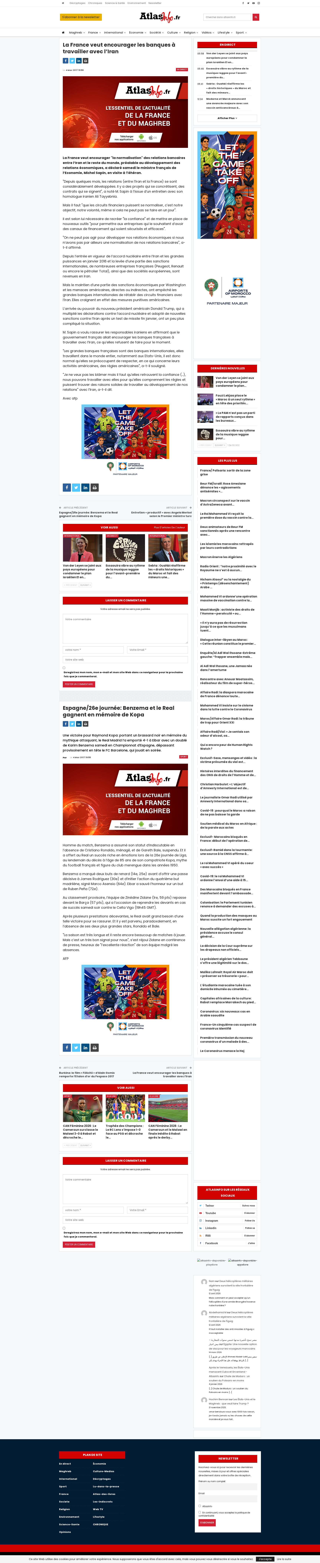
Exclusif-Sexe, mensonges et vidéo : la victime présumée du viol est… (228, 760)
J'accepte (265, 1559)
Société (155, 32)
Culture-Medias (103, 1471)
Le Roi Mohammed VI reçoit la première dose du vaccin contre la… (227, 516)
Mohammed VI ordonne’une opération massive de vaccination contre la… (228, 598)
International (113, 32)
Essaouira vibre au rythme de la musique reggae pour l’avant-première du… (227, 73)
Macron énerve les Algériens (221, 557)
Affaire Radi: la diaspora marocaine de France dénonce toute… (227, 694)
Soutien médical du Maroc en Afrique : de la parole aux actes (228, 826)
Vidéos (207, 32)
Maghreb (75, 32)
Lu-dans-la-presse (106, 1486)
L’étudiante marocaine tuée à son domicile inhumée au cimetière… (225, 987)
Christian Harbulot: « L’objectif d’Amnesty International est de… (224, 786)
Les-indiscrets (103, 1501)
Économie (136, 32)
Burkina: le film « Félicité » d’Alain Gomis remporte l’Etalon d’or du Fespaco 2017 (87, 1074)
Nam (212, 1281)
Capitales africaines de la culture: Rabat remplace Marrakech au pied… (228, 1000)
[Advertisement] (227, 1119)
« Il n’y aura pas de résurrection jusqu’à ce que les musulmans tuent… (223, 626)
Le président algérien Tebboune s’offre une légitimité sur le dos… (224, 961)
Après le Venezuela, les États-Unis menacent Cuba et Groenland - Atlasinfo (229, 1372)
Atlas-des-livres (104, 1494)
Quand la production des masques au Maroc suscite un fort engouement (228, 917)
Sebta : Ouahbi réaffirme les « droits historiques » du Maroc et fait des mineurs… (228, 88)
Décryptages (77, 3)
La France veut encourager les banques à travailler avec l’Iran (162, 1074)
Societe (64, 1501)
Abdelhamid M (217, 1312)
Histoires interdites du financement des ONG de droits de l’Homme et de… (228, 773)
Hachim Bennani (219, 1399)
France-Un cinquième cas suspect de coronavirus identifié (228, 1026)
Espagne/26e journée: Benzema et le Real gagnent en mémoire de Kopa (88, 514)
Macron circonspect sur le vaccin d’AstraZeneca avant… (225, 502)
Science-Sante (69, 1524)
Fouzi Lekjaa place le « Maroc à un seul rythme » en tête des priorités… (235, 399)
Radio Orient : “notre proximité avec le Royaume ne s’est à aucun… (228, 568)
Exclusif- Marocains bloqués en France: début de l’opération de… (225, 839)
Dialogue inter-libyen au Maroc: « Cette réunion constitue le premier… (228, 642)
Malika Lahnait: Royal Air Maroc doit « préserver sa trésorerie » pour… (226, 974)
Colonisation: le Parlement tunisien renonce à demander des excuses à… (228, 904)
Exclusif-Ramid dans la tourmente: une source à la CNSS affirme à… (226, 852)
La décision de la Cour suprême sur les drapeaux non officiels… (226, 948)
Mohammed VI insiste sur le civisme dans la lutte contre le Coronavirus (226, 707)
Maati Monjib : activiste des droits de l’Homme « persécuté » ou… (227, 611)
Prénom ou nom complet (212, 1481)
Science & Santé (115, 3)
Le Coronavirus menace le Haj (222, 1051)
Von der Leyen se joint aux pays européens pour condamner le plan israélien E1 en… (227, 58)
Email (202, 1493)
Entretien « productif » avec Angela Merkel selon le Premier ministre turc (161, 514)
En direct (182, 69)
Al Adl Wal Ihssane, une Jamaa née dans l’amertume (226, 668)
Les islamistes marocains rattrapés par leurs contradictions (227, 546)
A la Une (111, 1096)
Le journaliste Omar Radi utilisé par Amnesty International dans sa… (226, 799)
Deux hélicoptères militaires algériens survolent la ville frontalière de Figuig (231, 1285)
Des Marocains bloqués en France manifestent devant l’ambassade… (226, 891)
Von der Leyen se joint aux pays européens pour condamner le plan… (235, 382)
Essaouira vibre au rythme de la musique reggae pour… (235, 434)
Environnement (137, 3)
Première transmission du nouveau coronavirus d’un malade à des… (226, 1040)
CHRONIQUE (100, 1524)
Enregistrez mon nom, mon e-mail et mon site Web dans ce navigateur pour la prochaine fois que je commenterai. (123, 674)
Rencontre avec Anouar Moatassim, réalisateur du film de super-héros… (227, 681)
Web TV (98, 1509)
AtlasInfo (207, 1506)
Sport (240, 32)
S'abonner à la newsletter (81, 17)
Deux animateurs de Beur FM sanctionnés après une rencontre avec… (225, 531)
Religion (189, 32)
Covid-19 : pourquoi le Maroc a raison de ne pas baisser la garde (227, 812)
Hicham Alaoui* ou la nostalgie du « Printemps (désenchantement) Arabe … (225, 583)
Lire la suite (284, 1559)
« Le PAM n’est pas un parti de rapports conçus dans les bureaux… (235, 417)
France (93, 32)
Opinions (65, 1532)
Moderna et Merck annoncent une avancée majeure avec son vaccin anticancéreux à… (227, 103)
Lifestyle (224, 32)
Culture (172, 32)
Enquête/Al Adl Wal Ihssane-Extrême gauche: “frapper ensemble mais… (227, 655)
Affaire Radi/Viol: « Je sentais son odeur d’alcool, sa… (224, 734)
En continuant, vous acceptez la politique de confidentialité (224, 1514)
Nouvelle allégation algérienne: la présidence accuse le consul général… (225, 933)
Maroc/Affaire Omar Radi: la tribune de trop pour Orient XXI (227, 720)
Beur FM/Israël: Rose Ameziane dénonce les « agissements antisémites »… (223, 487)
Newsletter (155, 3)
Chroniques (95, 3)
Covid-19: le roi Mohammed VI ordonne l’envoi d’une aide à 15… (224, 878)
